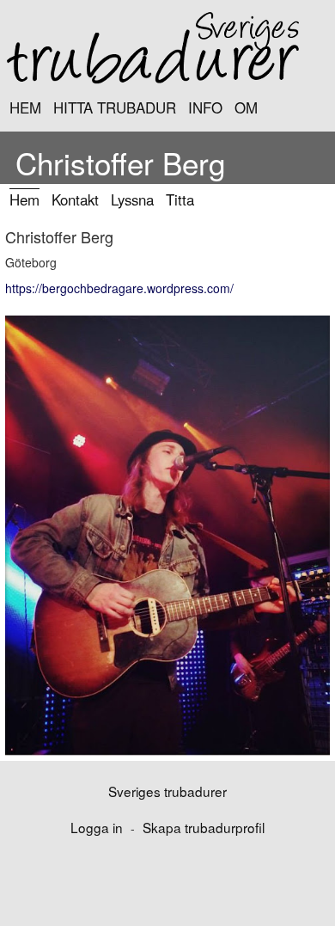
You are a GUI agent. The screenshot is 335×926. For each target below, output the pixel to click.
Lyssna (132, 199)
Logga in (96, 827)
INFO (205, 107)
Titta (180, 199)
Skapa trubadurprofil (204, 827)
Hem (24, 199)
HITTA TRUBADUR (114, 107)
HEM (25, 107)
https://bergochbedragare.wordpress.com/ (119, 288)
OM (246, 107)
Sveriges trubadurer (167, 791)
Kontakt (75, 199)
